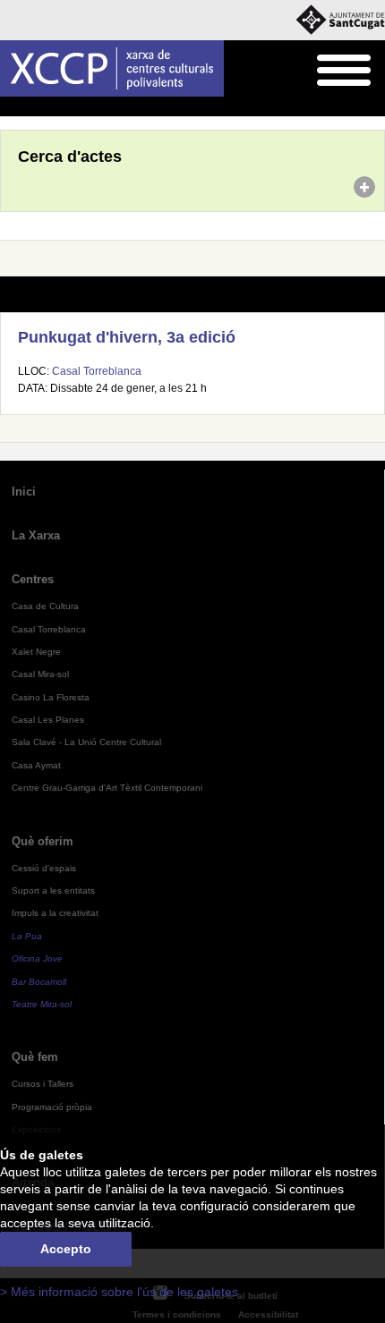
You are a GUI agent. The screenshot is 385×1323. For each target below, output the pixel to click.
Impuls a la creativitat (55, 913)
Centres (33, 579)
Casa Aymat (36, 765)
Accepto (65, 1249)
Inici (10, 107)
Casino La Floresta (51, 697)
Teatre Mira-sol (42, 1004)
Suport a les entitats (53, 890)
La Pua (27, 936)
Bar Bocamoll (39, 982)
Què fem (35, 1057)
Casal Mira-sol (40, 674)
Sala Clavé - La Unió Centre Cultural (86, 742)
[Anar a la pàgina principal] (112, 68)
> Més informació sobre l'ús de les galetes (119, 1292)
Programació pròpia (52, 1107)
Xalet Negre (36, 652)
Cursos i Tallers (42, 1084)
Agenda (49, 107)
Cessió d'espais (44, 868)
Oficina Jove (37, 958)
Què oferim (42, 841)
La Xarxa (36, 535)
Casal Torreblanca (96, 371)
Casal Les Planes (48, 720)
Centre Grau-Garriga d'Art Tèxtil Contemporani (107, 788)
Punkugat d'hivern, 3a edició (126, 337)
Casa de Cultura (45, 606)
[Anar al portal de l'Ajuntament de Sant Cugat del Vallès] (340, 20)
